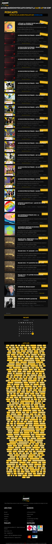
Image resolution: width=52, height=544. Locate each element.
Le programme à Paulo (34, 419)
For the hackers (11, 447)
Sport (22, 358)
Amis (18, 393)
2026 (11, 393)
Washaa (43, 475)
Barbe (8, 423)
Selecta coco (40, 453)
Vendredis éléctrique (35, 408)
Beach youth (42, 445)
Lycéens (25, 378)
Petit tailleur (36, 421)
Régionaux (29, 373)
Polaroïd (17, 466)
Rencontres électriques (26, 43)
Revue (41, 367)
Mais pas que (36, 423)
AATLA (12, 406)
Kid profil (8, 384)
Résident (40, 456)
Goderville (28, 356)
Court (7, 417)
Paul (43, 373)
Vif (44, 443)
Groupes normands (10, 404)
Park (7, 397)
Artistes (33, 373)
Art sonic (20, 438)
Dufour (25, 421)
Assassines (28, 391)
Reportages (19, 414)
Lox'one (23, 477)
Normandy (9, 466)
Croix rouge (38, 360)
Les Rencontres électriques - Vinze (28, 83)
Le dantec (43, 360)
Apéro (16, 378)
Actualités (14, 352)
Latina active (42, 358)
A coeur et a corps (31, 362)
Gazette (12, 408)
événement (24, 222)
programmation (35, 222)
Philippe (31, 305)
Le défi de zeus (9, 471)
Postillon (44, 462)
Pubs (39, 369)
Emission (22, 471)
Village (28, 375)
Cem (24, 388)
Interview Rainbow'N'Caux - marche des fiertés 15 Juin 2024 (31, 203)
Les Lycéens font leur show (27, 397)
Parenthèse (43, 354)
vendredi (44, 41)
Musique (40, 356)
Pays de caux (9, 460)
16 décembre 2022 (43, 237)
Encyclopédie (42, 384)
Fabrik (26, 473)
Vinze (44, 449)
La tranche (15, 451)
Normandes (9, 419)
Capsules (38, 349)
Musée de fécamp (29, 423)
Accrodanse (20, 360)
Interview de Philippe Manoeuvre (27, 298)
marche (28, 206)
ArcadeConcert (20, 473)
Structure (8, 408)
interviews (18, 222)
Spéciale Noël (28, 447)
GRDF (13, 427)
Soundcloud (38, 15)
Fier (40, 352)
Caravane (9, 352)
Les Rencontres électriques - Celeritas (29, 59)
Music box (42, 432)
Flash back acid (37, 305)
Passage (24, 371)
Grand (34, 451)
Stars (14, 386)
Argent (41, 443)
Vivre (9, 421)
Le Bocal (29, 516)
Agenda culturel (24, 367)
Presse (33, 367)
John (37, 417)
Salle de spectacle (37, 464)
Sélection (18, 419)
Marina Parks (38, 436)
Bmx (44, 375)
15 (13, 475)
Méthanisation (18, 427)
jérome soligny (26, 293)
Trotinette (37, 393)
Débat (13, 347)
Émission (36, 406)
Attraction (42, 430)
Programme (25, 369)
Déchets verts (31, 427)
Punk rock (15, 445)
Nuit (39, 399)
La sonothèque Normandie (40, 434)
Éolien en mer (26, 432)
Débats (39, 462)
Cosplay (24, 408)
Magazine (43, 349)
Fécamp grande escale (41, 451)
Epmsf (8, 375)
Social (12, 425)
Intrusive (18, 391)
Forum (16, 369)
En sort (15, 471)
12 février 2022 (43, 297)
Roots (41, 347)
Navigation (37, 427)
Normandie (32, 358)
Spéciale (23, 447)
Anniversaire (34, 412)
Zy (27, 543)
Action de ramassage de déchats (39, 425)
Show (20, 397)
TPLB (17, 404)
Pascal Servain (10, 382)
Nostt (17, 388)
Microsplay (20, 408)
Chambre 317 (11, 440)
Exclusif (23, 449)
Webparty (21, 386)
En (23, 399)
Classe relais (33, 471)
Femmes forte (13, 414)
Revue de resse (22, 462)
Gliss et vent (42, 393)
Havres (31, 388)
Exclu (20, 449)
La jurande (15, 360)
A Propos (6, 521)
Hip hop (8, 401)
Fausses (35, 369)
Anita (44, 421)
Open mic (31, 466)
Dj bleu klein (9, 451)
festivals (23, 259)
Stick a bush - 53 (8, 531)
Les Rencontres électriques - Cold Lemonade (31, 119)
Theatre (36, 456)
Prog (33, 443)
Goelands (28, 462)
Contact (29, 8)
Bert (37, 373)
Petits (18, 349)
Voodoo (23, 406)
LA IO (37, 8)
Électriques (13, 354)
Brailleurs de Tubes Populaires (29, 430)
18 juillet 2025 (43, 82)
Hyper (20, 453)
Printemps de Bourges (27, 410)
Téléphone (36, 404)
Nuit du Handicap (34, 375)
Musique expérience (19, 440)
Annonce (26, 419)
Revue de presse (10, 369)
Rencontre (30, 41)
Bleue (12, 421)
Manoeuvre (16, 449)
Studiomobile (26, 365)
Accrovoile (10, 432)
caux (20, 206)
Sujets (45, 347)
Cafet (40, 404)
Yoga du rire (9, 360)
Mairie (22, 469)
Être (38, 354)
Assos (24, 375)
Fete (44, 473)
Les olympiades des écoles (16, 380)
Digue (8, 393)
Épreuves (8, 380)
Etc (18, 401)
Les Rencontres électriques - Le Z (28, 71)
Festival (25, 347)
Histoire (21, 432)
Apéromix (37, 443)
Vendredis (20, 369)
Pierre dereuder (10, 434)
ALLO (32, 404)
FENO (44, 365)
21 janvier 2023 (43, 225)
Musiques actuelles (34, 365)
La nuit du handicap (37, 475)
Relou (43, 352)
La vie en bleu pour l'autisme (29, 360)
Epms (12, 375)
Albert (22, 421)
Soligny (26, 451)
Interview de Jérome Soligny (26, 286)
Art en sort (39, 234)
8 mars (8, 414)
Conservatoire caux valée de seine (38, 460)
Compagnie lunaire (39, 362)
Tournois (8, 412)
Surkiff (10, 367)
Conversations (13, 349)
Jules (38, 471)
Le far (35, 414)
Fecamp (40, 419)
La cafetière (34, 410)
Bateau (41, 427)
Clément (43, 414)
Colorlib (36, 543)
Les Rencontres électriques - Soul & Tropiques (32, 143)
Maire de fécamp (24, 362)
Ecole (39, 380)
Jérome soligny (21, 451)
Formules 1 (30, 475)
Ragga (24, 453)
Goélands (37, 367)
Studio (27, 352)
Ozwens (28, 477)
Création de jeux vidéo (14, 462)
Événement (10, 373)
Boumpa (12, 401)
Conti (18, 421)
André (32, 356)
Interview (29, 222)
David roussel (18, 365)
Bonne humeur (33, 345)
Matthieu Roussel (20, 425)
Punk (17, 354)
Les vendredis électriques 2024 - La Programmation (28, 215)
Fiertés (34, 473)
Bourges (13, 419)
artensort (28, 259)
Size (21, 458)
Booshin (44, 388)
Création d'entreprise (41, 397)
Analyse (8, 425)
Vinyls (29, 347)
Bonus (30, 443)
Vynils (19, 471)
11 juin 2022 (44, 285)
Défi (41, 469)
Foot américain (12, 362)
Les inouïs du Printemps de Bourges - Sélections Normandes (29, 227)
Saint (32, 399)
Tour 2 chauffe (16, 434)
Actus (45, 408)
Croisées (40, 386)
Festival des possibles (18, 375)
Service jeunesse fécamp (34, 458)
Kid (12, 384)
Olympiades (24, 380)
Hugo (40, 388)
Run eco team (8, 427)
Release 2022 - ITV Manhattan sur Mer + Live (31, 263)
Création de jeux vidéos (19, 417)
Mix (13, 378)
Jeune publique (30, 440)
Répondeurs (9, 386)
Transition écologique (41, 438)
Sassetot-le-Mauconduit (39, 371)
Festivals (11, 397)
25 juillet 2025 (43, 34)
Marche (23, 412)
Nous (37, 388)
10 (12, 473)
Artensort (16, 397)
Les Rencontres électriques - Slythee (29, 179)
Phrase (8, 356)
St (29, 399)
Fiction (26, 395)
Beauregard (27, 417)
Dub (38, 347)
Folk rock (23, 345)
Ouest (44, 395)
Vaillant (11, 423)
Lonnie (24, 458)
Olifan (25, 440)
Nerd (41, 408)
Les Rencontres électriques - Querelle (29, 35)
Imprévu (34, 395)
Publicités (31, 369)
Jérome (30, 451)
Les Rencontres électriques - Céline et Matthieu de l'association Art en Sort (32, 48)
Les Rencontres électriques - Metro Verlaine (31, 107)
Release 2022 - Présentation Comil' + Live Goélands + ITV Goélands (30, 239)
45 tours (21, 347)
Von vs (27, 388)
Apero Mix (10, 445)
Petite (26, 354)
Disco (13, 466)
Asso (45, 427)
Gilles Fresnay (16, 432)
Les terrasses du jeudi (27, 436)
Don (17, 464)
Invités (30, 349)
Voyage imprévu (20, 395)
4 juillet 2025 (44, 154)
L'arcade (29, 460)
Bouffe (20, 404)
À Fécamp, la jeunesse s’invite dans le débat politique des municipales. (31, 24)
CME (28, 458)
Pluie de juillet (33, 438)
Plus (36, 401)
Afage (7, 462)
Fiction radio (39, 395)
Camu (40, 421)
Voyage (29, 395)
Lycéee (39, 410)
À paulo (40, 373)
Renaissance (30, 464)
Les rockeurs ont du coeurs (22, 443)
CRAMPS (19, 406)
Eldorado (27, 345)
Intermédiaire (42, 406)
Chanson (37, 430)
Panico (33, 391)
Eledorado (28, 406)
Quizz (14, 393)
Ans (16, 408)
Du (11, 475)
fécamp (25, 41)
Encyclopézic (36, 384)
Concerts (26, 358)
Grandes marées (14, 438)
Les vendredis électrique (34, 469)
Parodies (36, 356)
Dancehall (35, 453)
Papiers (22, 349)
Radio (31, 384)
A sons (15, 473)
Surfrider (30, 425)
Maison (35, 399)
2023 (15, 406)
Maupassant (27, 393)
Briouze (24, 438)
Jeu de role (36, 445)
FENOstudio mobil (26, 445)
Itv (21, 41)
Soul (45, 380)
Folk (16, 345)
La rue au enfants (42, 391)
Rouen (33, 436)
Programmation (26, 414)
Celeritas (32, 449)
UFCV (19, 358)
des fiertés (34, 206)
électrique (18, 43)
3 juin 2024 (44, 202)
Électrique (19, 371)
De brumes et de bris (21, 423)
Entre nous (35, 386)
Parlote (26, 349)
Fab (45, 543)
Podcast (15, 358)
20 (30, 412)
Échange (14, 460)
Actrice (17, 458)
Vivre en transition (19, 373)
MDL (43, 410)
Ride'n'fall (17, 362)
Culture (44, 345)
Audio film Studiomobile (11, 391)
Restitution (25, 460)
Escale (22, 384)
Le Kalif (39, 414)
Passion (28, 408)
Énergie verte (24, 427)
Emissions (12, 8)
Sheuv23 (39, 466)
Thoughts (23, 391)
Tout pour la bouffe (26, 404)
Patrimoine (26, 382)
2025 (41, 471)
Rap (40, 417)
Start (20, 388)
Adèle (28, 438)
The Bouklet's (30, 456)
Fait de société (42, 423)
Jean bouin (8, 399)
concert (43, 234)
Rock (19, 345)
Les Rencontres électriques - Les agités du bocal (30, 167)
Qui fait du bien (34, 354)
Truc (32, 445)
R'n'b (15, 425)
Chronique (22, 354)
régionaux (35, 41)
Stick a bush (34, 347)
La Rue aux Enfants (31, 512)
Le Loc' (26, 425)
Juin (16, 475)
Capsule (33, 349)
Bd (7, 469)
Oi (11, 356)
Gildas (20, 436)
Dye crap (27, 449)
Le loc (44, 419)
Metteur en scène (11, 458)
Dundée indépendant (10, 365)
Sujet (8, 349)
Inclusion (35, 378)
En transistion (39, 473)
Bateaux (10, 453)
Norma (7, 388)
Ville (41, 399)
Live (29, 367)
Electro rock (22, 466)
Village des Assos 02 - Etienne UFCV (12, 537)
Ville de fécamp (13, 395)
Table (43, 378)
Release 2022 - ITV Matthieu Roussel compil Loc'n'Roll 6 (30, 275)
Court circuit (19, 460)
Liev (17, 456)
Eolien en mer (10, 430)
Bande (22, 419)
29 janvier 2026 (43, 22)
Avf (22, 365)
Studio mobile (41, 293)
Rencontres (19, 352)
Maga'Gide (20, 356)
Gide (24, 356)
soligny (32, 293)
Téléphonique (18, 412)
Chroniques (25, 475)
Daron (27, 466)
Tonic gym (37, 358)
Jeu (14, 373)
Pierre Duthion (17, 430)
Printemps (44, 417)
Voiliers (9, 378)
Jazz (16, 401)
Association (39, 345)
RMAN (43, 436)
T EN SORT (46, 8)
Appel (20, 464)
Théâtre (40, 365)
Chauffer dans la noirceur (25, 434)
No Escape (20, 445)
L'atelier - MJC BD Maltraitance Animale (13, 535)
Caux (8, 406)
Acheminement (36, 432)
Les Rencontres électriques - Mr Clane (29, 155)
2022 (17, 410)
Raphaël (16, 436)
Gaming (17, 386)
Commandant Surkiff (16, 367)
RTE (31, 432)
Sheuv (43, 466)
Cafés (35, 397)
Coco (31, 453)
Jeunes (43, 401)
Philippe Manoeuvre (25, 305)
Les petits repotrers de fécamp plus (27, 401)
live (19, 259)
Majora (35, 466)
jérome (36, 293)
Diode (44, 386)
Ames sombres (34, 462)
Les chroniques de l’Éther (32, 518)
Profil (38, 382)
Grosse (27, 412)
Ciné (24, 373)
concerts (33, 259)
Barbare (8, 354)
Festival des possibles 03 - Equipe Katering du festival (14, 528)
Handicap (15, 356)
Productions (30, 421)
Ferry (8, 395)
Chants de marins (32, 382)
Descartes (32, 393)
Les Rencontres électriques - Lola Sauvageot (31, 95)
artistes (39, 41)
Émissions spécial (41, 412)
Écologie (31, 414)
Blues (45, 399)
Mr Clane (42, 458)
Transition (30, 473)
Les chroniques (30, 521)
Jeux (42, 380)
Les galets (30, 378)
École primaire (16, 384)
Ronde (39, 378)
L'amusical (33, 417)
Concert (9, 371)
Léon (15, 421)
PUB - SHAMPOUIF (8, 533)
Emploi (12, 399)
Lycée (44, 404)
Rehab (32, 406)
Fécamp (7, 345)
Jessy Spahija (24, 464)
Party (17, 453)
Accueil (4, 8)
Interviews (43, 369)
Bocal (10, 347)
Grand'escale (26, 384)
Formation (17, 399)
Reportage (21, 378)
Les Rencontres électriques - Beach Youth (30, 131)
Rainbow (24, 206)
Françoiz (37, 449)
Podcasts (20, 8)
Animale (14, 469)
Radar (24, 352)
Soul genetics (12, 388)
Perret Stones (12, 456)
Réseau (8, 438)
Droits (44, 471)
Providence (42, 382)
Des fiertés (27, 469)
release (38, 259)
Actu (7, 347)
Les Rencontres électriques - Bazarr (29, 191)
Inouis (20, 410)
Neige (37, 391)
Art (20, 399)
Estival (19, 469)
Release (39, 401)
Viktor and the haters (23, 456)
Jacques (26, 399)
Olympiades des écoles (32, 380)
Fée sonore (12, 417)
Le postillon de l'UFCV (11, 464)
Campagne (29, 371)
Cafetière (21, 393)
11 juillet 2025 (43, 118)
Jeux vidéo (40, 375)
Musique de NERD (11, 410)
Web (14, 453)
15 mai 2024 (44, 213)
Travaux (43, 464)
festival (18, 41)
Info (15, 423)
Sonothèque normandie (11, 443)
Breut (41, 449)
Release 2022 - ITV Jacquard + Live (28, 251)
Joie (33, 371)
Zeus (44, 469)
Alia (34, 388)
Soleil (9, 475)
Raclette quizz (17, 447)
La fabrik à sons (11, 436)
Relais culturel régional (38, 440)
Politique (19, 475)
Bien (29, 354)
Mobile (31, 352)
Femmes (8, 473)
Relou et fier (36, 352)
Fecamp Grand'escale (18, 382)
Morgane (32, 434)
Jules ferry (28, 471)
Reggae (17, 347)
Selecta (27, 453)
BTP (21, 430)
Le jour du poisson (28, 386)
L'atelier (10, 469)
